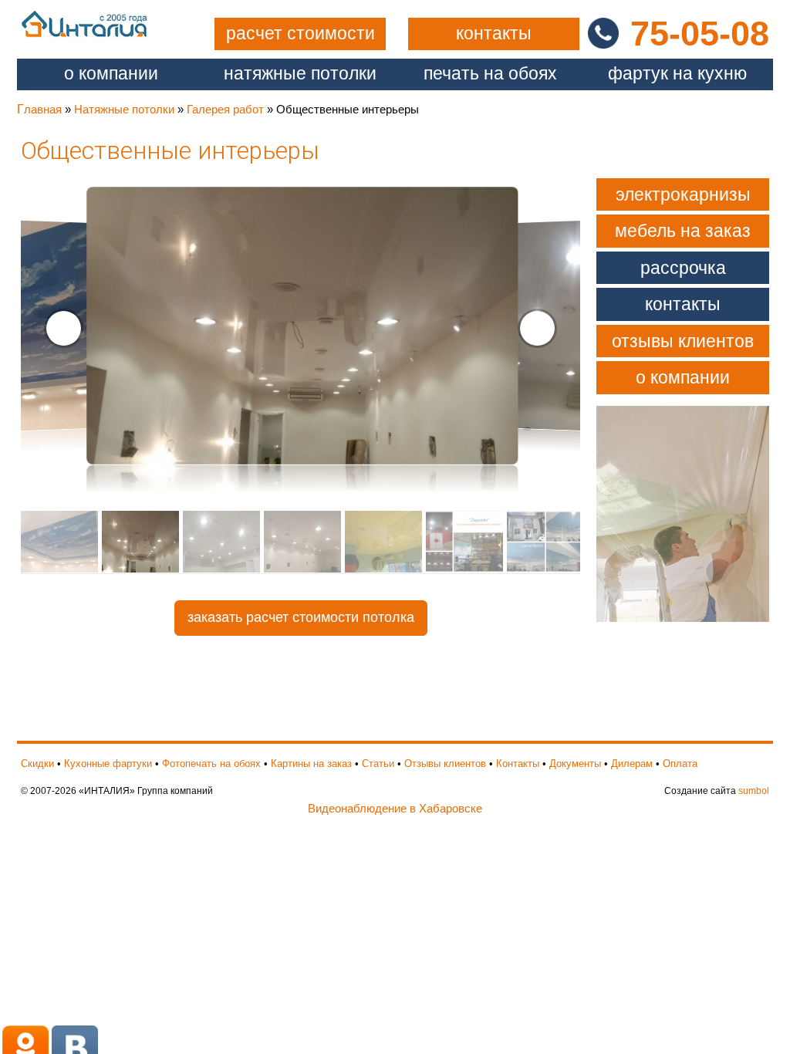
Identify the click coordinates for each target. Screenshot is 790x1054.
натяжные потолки (300, 73)
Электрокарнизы (683, 194)
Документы (575, 763)
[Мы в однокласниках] (27, 1045)
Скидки (37, 763)
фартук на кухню (677, 73)
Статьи (378, 763)
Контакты (683, 304)
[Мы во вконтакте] (75, 1045)
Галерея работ (225, 109)
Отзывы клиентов (683, 341)
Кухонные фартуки (108, 763)
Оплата (680, 763)
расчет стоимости (300, 33)
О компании (111, 73)
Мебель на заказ (683, 231)
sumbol (753, 790)
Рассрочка (683, 268)
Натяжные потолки (124, 109)
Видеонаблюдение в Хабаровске (395, 808)
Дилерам (632, 763)
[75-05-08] (597, 32)
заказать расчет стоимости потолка (300, 617)
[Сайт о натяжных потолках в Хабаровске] (84, 22)
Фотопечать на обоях (211, 763)
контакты (494, 33)
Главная (39, 109)
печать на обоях (490, 73)
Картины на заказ (311, 763)
